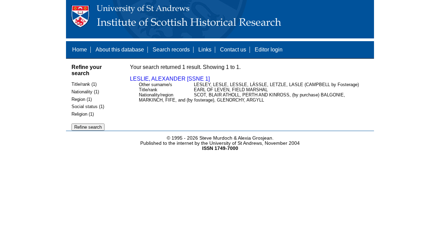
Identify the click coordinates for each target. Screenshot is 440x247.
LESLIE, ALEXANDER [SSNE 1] (170, 79)
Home (79, 49)
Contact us (233, 49)
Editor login (269, 49)
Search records (171, 49)
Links (204, 49)
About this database (120, 49)
